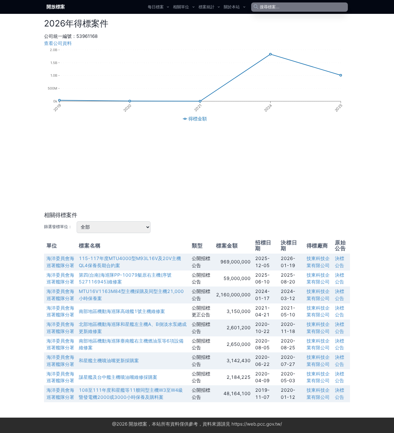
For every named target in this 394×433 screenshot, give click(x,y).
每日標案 (156, 6)
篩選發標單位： (58, 226)
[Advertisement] (197, 167)
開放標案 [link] (55, 7)
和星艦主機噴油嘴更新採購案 (109, 360)
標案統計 (207, 6)
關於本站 (232, 6)
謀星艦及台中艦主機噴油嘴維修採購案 (118, 377)
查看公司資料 (58, 43)
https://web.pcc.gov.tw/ (256, 424)
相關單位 (181, 6)
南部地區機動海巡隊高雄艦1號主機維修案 (122, 311)
